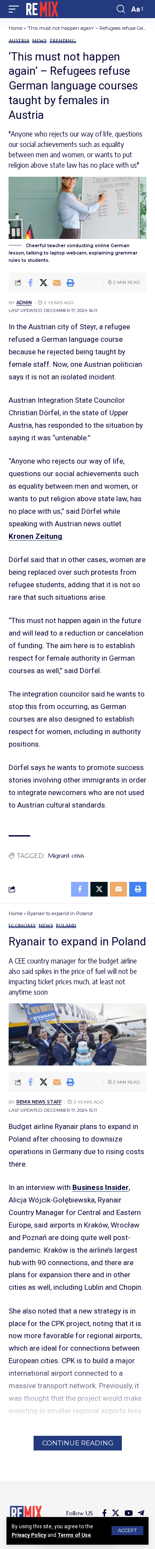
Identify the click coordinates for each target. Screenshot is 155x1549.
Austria (19, 40)
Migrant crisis (66, 855)
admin (24, 302)
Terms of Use (74, 1535)
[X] (115, 1513)
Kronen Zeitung (35, 536)
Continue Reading (77, 1443)
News (39, 40)
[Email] (57, 282)
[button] (127, 1530)
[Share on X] (43, 282)
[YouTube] (128, 1513)
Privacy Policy (29, 1535)
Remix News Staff (39, 1102)
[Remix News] (41, 9)
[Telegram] (141, 1513)
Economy (22, 925)
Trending (63, 40)
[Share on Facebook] (30, 282)
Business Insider (100, 1187)
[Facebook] (104, 1513)
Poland (66, 925)
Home (15, 28)
